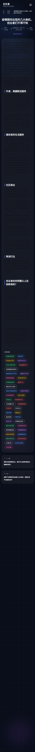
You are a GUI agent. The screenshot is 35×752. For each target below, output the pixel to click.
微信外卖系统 (10, 425)
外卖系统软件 (10, 395)
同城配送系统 (19, 421)
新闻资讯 (8, 12)
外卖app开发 (10, 360)
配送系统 (8, 417)
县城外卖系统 (24, 391)
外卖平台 (18, 408)
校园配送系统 (10, 356)
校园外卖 (18, 417)
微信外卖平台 (10, 438)
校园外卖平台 (22, 360)
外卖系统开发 (22, 425)
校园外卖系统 (10, 434)
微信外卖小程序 (10, 386)
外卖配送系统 (10, 382)
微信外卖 (8, 421)
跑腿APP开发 (24, 373)
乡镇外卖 (8, 443)
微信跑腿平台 (19, 399)
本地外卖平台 (22, 378)
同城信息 (20, 356)
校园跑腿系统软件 (11, 369)
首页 (3, 12)
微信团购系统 (10, 378)
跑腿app (17, 412)
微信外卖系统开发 (11, 391)
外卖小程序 (21, 395)
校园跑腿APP (23, 365)
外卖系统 (8, 447)
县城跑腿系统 (22, 434)
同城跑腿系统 (22, 404)
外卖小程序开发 (10, 365)
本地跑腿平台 (10, 404)
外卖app (8, 399)
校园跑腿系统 (22, 430)
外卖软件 (8, 408)
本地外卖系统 (22, 438)
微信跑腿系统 (10, 430)
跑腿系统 (8, 412)
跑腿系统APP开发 (11, 373)
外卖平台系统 (19, 443)
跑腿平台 (20, 382)
